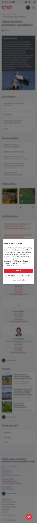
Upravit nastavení (11, 275)
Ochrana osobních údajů (19, 280)
